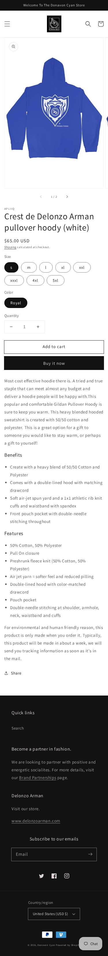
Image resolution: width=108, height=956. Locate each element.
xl (63, 267)
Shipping (10, 247)
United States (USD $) (50, 913)
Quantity (11, 315)
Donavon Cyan (46, 944)
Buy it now (54, 363)
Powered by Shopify (68, 944)
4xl (35, 280)
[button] (7, 24)
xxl (82, 267)
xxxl (14, 280)
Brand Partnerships (37, 777)
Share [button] (16, 673)
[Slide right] (66, 196)
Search (18, 728)
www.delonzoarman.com (36, 820)
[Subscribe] (90, 854)
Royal (15, 302)
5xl (55, 280)
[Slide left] (41, 196)
